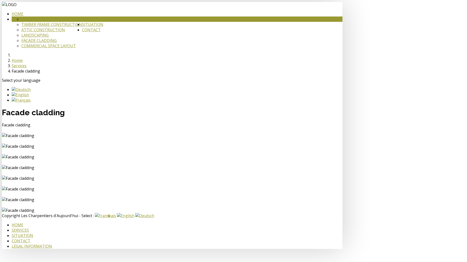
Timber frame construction (51, 24)
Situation (92, 24)
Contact (91, 30)
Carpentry (32, 19)
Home (17, 13)
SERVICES (20, 230)
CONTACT (21, 241)
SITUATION (22, 235)
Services (90, 19)
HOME (17, 225)
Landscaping (35, 35)
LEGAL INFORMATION (32, 246)
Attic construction (43, 30)
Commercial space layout (48, 46)
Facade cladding (39, 40)
